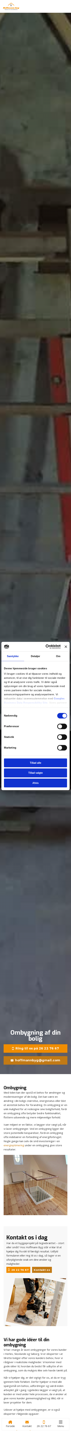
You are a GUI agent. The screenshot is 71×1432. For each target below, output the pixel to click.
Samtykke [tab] (13, 656)
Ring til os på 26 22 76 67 (37, 1048)
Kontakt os (42, 1269)
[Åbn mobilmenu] (60, 1422)
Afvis (35, 782)
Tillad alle (35, 762)
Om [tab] (58, 656)
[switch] (62, 726)
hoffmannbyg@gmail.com (37, 1060)
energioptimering (14, 1145)
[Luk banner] (66, 646)
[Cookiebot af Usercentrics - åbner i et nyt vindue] (46, 646)
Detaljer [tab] (35, 656)
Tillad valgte (35, 772)
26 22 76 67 (20, 1269)
